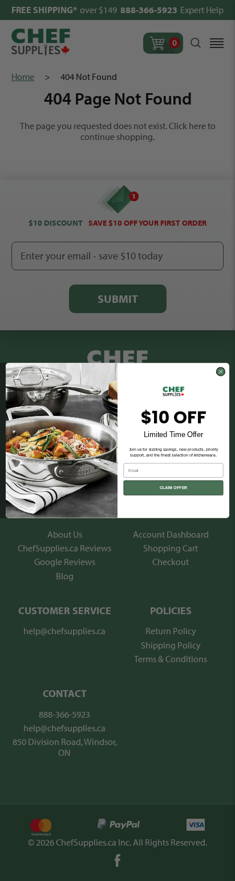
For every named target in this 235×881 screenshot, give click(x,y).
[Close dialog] (220, 371)
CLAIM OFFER (174, 488)
